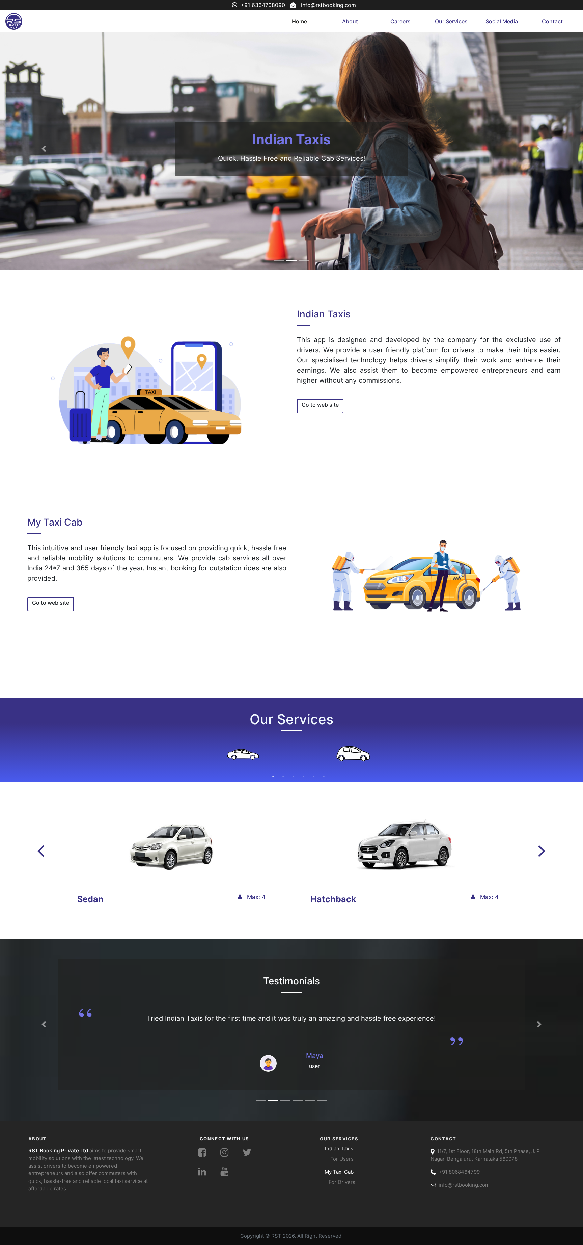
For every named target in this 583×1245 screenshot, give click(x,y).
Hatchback (333, 899)
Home (299, 21)
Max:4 (254, 897)
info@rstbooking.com (328, 5)
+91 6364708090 (263, 5)
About (350, 21)
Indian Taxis (339, 1148)
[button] (43, 148)
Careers (400, 21)
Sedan (90, 899)
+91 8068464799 (458, 1172)
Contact (552, 21)
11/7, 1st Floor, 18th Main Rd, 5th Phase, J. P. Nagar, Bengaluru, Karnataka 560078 (486, 1155)
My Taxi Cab (292, 139)
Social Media (501, 21)
